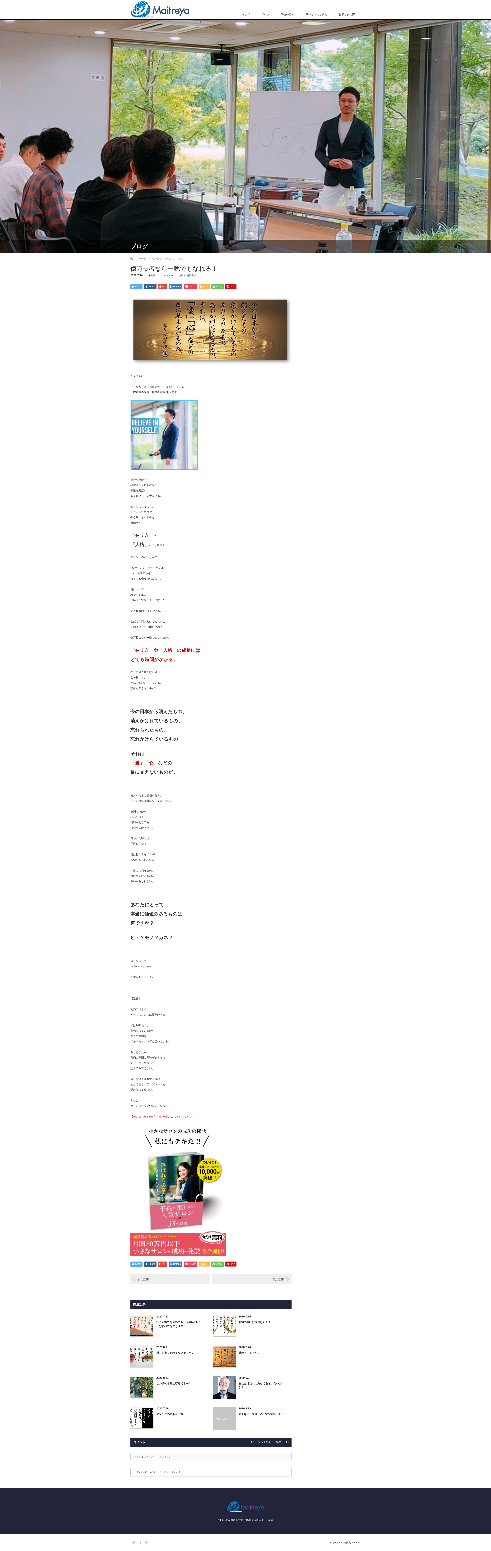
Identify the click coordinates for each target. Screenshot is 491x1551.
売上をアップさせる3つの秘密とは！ (261, 1414)
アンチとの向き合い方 (169, 1414)
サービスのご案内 (316, 14)
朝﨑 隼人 (191, 275)
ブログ (265, 14)
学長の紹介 (287, 14)
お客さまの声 (347, 14)
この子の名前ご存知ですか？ (173, 1383)
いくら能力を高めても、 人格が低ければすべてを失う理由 (178, 1324)
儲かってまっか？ (249, 1352)
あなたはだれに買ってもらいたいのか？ (260, 1385)
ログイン (164, 1472)
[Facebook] (140, 1542)
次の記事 (278, 1279)
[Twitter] (133, 1542)
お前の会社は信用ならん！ (255, 1322)
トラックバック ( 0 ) (260, 1442)
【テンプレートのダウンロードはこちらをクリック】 (162, 1116)
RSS (146, 1542)
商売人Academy (352, 1542)
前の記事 (143, 1279)
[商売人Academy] (160, 10)
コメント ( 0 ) (282, 1442)
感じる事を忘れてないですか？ (175, 1352)
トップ (246, 14)
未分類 (151, 275)
